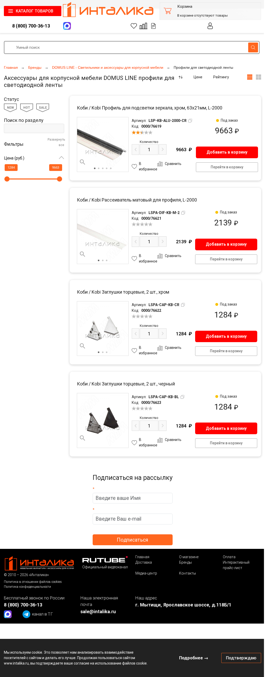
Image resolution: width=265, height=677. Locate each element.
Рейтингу (221, 77)
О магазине (188, 557)
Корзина (184, 6)
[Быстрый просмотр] (82, 162)
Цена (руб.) (14, 158)
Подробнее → (193, 657)
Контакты (187, 573)
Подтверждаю (241, 657)
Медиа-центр (146, 573)
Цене (198, 77)
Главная (142, 557)
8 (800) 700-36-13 (31, 26)
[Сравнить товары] (143, 26)
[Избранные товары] (134, 26)
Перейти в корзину (227, 167)
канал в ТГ (42, 614)
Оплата (229, 557)
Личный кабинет (210, 26)
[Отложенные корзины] (153, 26)
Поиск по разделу (23, 120)
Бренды (185, 562)
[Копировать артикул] (190, 120)
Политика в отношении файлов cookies (33, 582)
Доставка (143, 562)
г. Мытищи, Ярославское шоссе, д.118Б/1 (183, 604)
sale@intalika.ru (98, 611)
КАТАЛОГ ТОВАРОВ (34, 11)
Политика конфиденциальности (27, 587)
